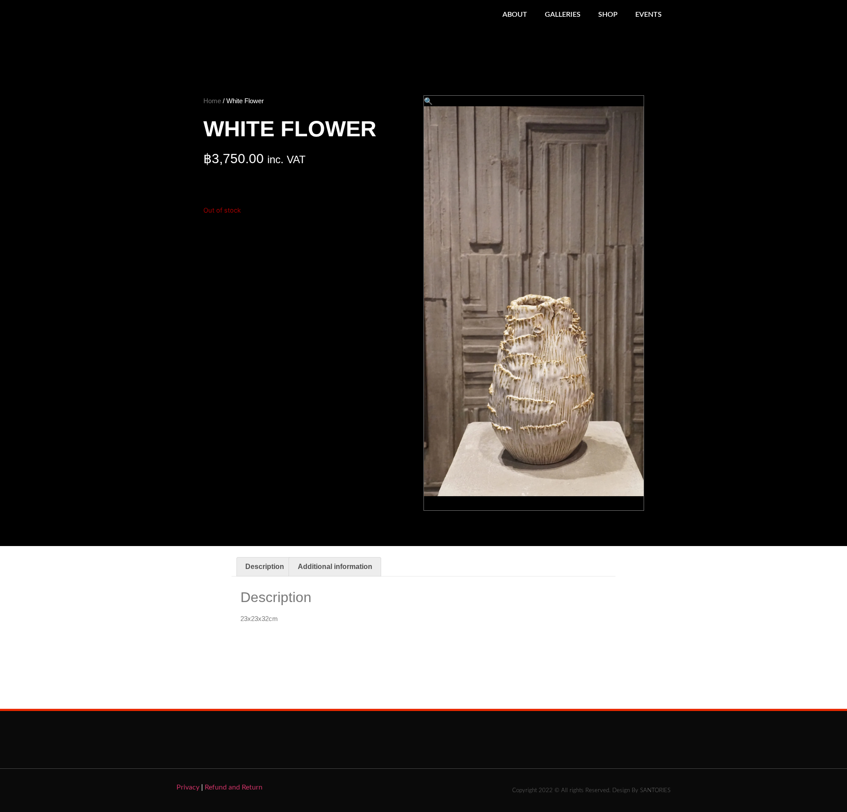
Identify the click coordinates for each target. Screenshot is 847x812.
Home (212, 101)
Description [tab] (264, 566)
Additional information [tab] (335, 566)
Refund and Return (233, 787)
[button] (428, 101)
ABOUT (514, 14)
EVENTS (648, 14)
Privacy (187, 787)
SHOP (608, 14)
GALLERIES (563, 14)
